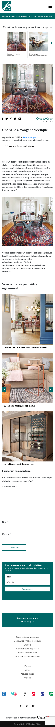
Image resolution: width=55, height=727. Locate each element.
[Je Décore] (6, 6)
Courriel (6, 534)
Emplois (27, 644)
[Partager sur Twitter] (6, 119)
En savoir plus (27, 620)
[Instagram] (33, 706)
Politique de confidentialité (27, 656)
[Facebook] (20, 706)
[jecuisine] (33, 694)
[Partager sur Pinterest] (11, 119)
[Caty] (24, 694)
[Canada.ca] (43, 717)
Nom (5, 522)
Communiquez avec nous (27, 637)
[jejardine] (51, 694)
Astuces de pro (27, 673)
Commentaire (9, 486)
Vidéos (27, 677)
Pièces (27, 666)
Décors (12, 16)
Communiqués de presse (27, 648)
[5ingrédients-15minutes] (14, 694)
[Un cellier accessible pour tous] (27, 436)
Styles (27, 670)
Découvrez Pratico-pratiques (27, 641)
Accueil (5, 16)
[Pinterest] (27, 706)
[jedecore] (42, 694)
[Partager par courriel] (19, 119)
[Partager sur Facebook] (2, 119)
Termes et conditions (27, 652)
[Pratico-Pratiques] (4, 694)
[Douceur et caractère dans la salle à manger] (27, 319)
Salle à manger (21, 16)
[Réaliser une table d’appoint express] (27, 378)
